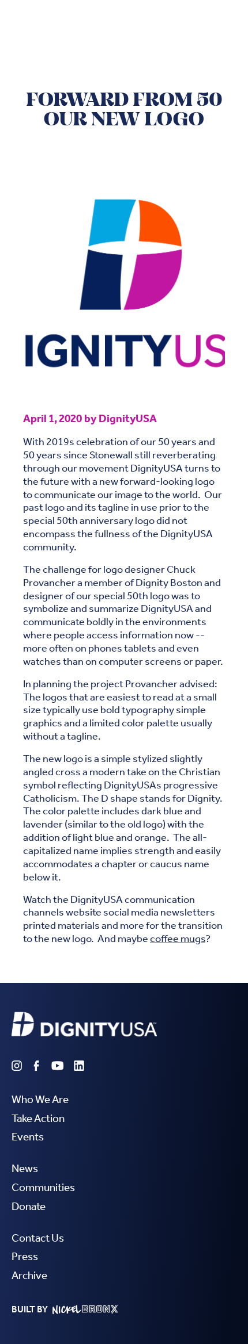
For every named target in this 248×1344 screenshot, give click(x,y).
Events (28, 1136)
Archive (29, 1275)
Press (25, 1256)
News (25, 1168)
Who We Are (40, 1099)
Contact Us (38, 1238)
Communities (43, 1187)
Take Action (38, 1118)
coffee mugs (177, 939)
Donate (29, 1206)
